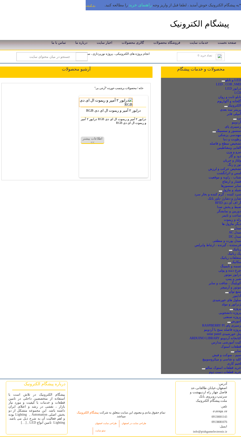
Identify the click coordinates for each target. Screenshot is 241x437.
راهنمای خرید (140, 5)
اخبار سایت (104, 42)
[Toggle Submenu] (223, 81)
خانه (141, 88)
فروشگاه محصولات (166, 42)
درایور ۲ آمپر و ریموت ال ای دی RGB (113, 110)
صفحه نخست (227, 42)
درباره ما (81, 42)
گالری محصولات (133, 42)
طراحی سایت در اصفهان (134, 423)
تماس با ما (59, 42)
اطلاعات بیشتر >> (92, 140)
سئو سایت (100, 430)
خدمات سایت (199, 42)
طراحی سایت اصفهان (106, 423)
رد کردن (90, 5)
